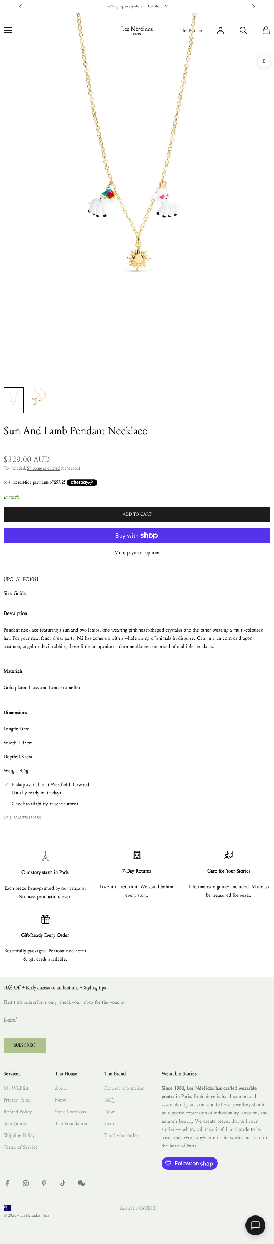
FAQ (108, 1100)
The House (190, 30)
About (61, 1088)
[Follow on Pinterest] (44, 1183)
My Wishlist (16, 1088)
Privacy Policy (17, 1100)
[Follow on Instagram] (25, 1183)
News (60, 1100)
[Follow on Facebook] (7, 1183)
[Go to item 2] (36, 400)
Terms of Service (21, 1147)
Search (111, 1124)
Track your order (121, 1135)
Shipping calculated (43, 468)
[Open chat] (255, 1225)
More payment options (137, 553)
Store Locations (70, 1112)
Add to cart (137, 514)
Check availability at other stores (45, 804)
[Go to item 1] (14, 400)
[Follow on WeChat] (81, 1183)
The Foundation (71, 1124)
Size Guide (15, 593)
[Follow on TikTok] (62, 1183)
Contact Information (124, 1088)
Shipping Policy (19, 1135)
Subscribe (24, 1045)
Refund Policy (18, 1112)
